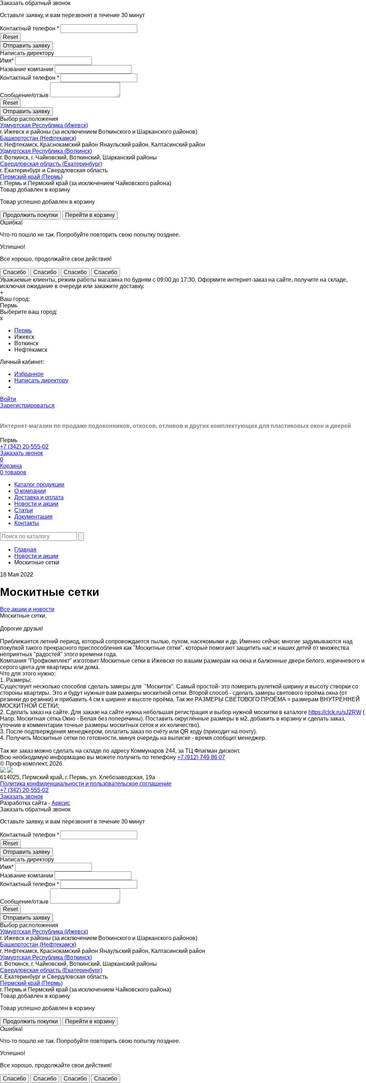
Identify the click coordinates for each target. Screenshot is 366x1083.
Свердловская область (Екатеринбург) (51, 164)
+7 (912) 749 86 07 (201, 757)
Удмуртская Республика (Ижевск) (44, 125)
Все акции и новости (27, 609)
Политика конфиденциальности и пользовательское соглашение (86, 784)
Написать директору (41, 380)
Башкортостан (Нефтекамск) (38, 138)
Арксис (60, 803)
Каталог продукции (39, 484)
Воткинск (26, 343)
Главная (25, 550)
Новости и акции (36, 504)
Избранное (29, 374)
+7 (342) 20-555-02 (24, 447)
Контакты (26, 523)
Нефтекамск (30, 350)
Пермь (23, 330)
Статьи (23, 510)
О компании (30, 491)
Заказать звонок (21, 453)
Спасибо (14, 272)
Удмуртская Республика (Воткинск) (46, 151)
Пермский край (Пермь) (31, 177)
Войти (8, 399)
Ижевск (24, 337)
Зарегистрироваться (27, 405)
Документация (33, 517)
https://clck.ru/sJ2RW (334, 712)
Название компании (26, 69)
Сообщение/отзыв (24, 95)
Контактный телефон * (29, 28)
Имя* (7, 61)
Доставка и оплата (39, 497)
